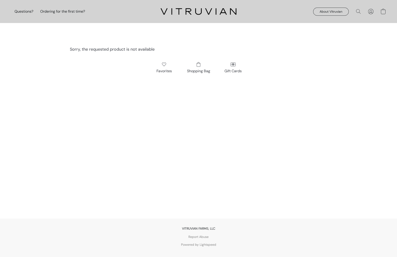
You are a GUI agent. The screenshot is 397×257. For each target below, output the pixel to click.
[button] (198, 11)
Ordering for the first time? (62, 11)
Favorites (164, 71)
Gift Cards (233, 71)
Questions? (23, 11)
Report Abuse (198, 237)
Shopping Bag (198, 71)
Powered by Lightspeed (198, 245)
